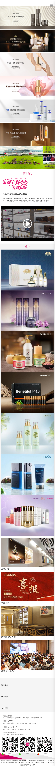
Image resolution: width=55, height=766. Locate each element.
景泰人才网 (45, 763)
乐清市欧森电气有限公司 (9, 760)
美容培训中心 (7, 671)
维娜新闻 (5, 603)
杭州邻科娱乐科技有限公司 (38, 760)
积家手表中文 (23, 760)
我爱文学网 (7, 763)
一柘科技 (31, 763)
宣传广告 (5, 569)
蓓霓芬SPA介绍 (8, 637)
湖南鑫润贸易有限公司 (19, 763)
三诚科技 (37, 763)
